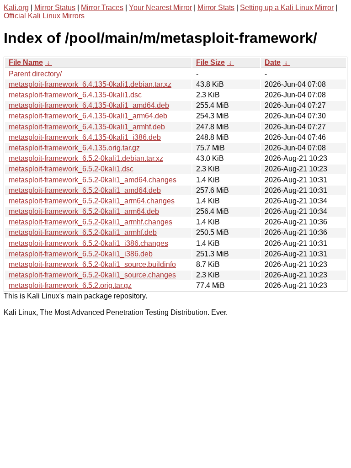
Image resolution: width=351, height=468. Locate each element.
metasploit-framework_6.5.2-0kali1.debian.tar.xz (86, 158)
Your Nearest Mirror (160, 7)
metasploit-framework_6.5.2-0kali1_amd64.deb (85, 190)
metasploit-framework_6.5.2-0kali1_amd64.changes (92, 180)
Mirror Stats (215, 7)
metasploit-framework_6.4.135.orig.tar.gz (74, 148)
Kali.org (16, 7)
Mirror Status (54, 7)
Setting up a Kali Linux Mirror (287, 7)
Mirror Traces (102, 7)
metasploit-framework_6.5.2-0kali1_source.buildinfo (92, 264)
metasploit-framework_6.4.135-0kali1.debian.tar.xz (90, 84)
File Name (26, 62)
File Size (210, 62)
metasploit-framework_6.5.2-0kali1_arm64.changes (92, 201)
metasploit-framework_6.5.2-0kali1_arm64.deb (84, 211)
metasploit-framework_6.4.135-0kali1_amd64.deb (89, 105)
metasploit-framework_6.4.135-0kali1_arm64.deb (88, 116)
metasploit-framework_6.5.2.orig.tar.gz (70, 285)
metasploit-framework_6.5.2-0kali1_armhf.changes (90, 222)
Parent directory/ (35, 74)
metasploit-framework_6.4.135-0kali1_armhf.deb (87, 127)
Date (273, 62)
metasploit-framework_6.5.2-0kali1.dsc (71, 169)
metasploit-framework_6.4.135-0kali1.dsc (75, 95)
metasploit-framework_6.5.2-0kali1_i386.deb (81, 254)
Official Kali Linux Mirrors (44, 16)
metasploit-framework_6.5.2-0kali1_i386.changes (88, 243)
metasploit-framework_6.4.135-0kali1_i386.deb (85, 137)
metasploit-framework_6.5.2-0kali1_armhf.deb (83, 232)
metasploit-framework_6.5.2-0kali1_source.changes (92, 275)
